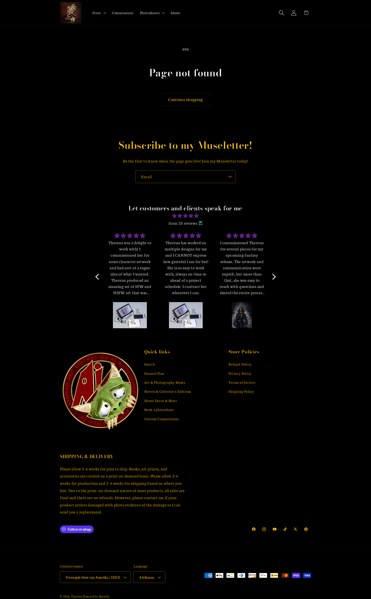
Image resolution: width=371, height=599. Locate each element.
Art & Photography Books (164, 382)
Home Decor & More (160, 400)
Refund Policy (239, 363)
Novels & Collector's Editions (167, 391)
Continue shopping (185, 99)
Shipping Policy (241, 391)
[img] (186, 216)
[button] (99, 13)
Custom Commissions (161, 418)
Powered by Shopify (96, 596)
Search (149, 363)
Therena (76, 596)
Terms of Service (241, 382)
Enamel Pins (154, 373)
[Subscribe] (229, 176)
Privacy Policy (239, 373)
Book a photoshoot (159, 409)
